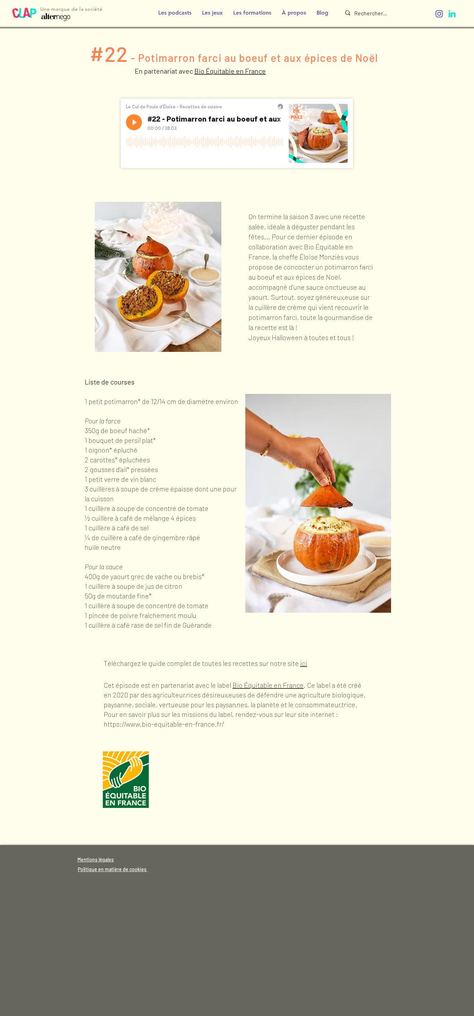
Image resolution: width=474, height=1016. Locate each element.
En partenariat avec (164, 71)
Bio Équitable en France (268, 685)
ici (303, 663)
